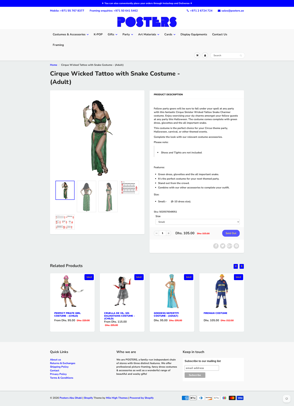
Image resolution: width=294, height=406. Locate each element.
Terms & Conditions (61, 377)
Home (53, 65)
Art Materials (147, 34)
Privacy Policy (58, 374)
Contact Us (219, 34)
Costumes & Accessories (69, 34)
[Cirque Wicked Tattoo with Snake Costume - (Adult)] (97, 136)
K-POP (98, 34)
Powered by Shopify (142, 398)
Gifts (111, 34)
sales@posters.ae (233, 11)
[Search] (241, 55)
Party (126, 34)
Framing (58, 45)
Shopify (88, 398)
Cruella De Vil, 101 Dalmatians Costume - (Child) (119, 316)
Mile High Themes (117, 398)
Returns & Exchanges (62, 363)
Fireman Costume (215, 313)
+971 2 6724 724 (201, 11)
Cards (168, 34)
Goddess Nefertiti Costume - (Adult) (166, 314)
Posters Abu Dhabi (71, 398)
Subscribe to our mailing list (203, 361)
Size (158, 216)
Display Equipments (194, 34)
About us (55, 359)
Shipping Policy (59, 366)
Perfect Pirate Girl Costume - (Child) (67, 314)
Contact (54, 370)
